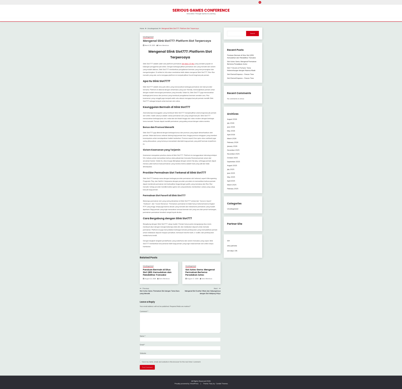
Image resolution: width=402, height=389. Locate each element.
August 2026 (232, 119)
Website (143, 353)
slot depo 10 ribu (188, 64)
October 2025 (232, 158)
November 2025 (233, 154)
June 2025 (231, 173)
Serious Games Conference (201, 10)
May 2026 (231, 131)
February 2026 (232, 142)
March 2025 (231, 185)
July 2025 (230, 169)
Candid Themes (222, 384)
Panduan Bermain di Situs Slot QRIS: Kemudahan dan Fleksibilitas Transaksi (157, 272)
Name (142, 336)
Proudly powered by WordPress (187, 384)
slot (228, 241)
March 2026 (231, 138)
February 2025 (232, 189)
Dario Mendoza (163, 45)
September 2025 (233, 162)
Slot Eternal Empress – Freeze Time (240, 74)
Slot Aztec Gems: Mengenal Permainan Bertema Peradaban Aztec (200, 272)
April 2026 (231, 135)
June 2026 (231, 127)
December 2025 (233, 150)
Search (252, 33)
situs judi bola (232, 246)
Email (142, 345)
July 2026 (230, 123)
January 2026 (232, 146)
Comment (144, 311)
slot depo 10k (232, 251)
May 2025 (231, 177)
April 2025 (231, 181)
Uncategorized (148, 37)
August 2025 (232, 165)
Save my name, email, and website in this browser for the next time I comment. (171, 362)
